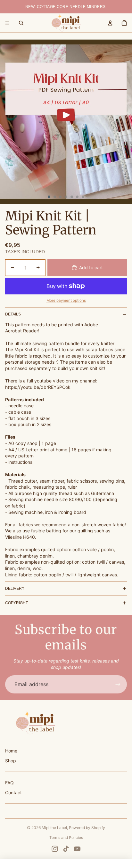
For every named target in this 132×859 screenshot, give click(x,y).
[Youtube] (77, 849)
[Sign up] (118, 684)
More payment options (66, 300)
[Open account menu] (110, 23)
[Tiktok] (66, 849)
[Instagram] (55, 849)
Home (11, 750)
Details (13, 314)
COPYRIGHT (16, 603)
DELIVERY (14, 588)
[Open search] (21, 23)
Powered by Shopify (87, 827)
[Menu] (7, 23)
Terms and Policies (66, 837)
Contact (13, 792)
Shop (10, 760)
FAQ (9, 782)
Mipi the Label (54, 827)
